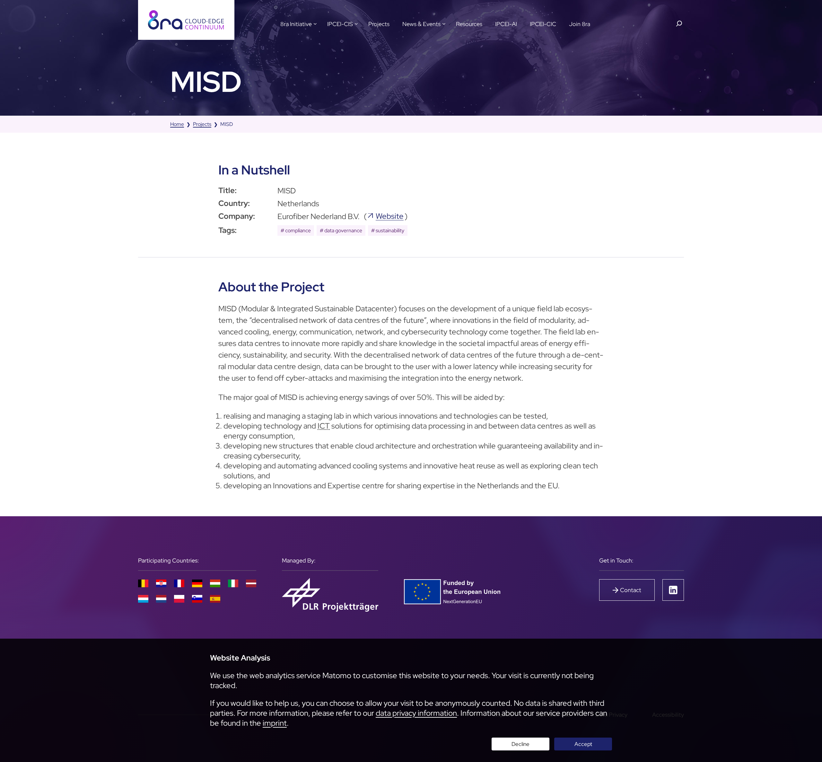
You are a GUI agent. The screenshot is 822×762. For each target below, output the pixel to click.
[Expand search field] (679, 23)
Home (177, 124)
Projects (202, 124)
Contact (630, 590)
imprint (275, 723)
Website (390, 216)
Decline (520, 744)
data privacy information (416, 713)
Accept (583, 744)
